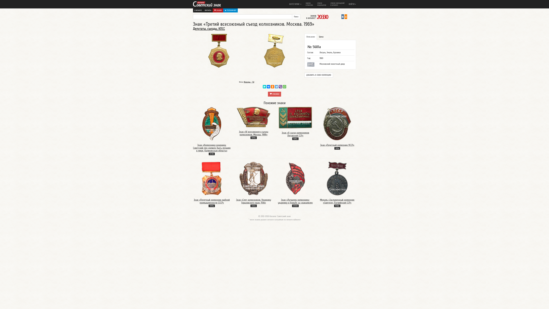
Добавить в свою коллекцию (318, 75)
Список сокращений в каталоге (337, 4)
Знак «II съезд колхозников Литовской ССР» (295, 134)
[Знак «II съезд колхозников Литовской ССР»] (295, 117)
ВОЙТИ (352, 4)
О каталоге (198, 10)
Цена (321, 36)
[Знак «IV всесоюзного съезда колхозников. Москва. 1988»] (253, 117)
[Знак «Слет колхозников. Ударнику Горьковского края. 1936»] (253, 178)
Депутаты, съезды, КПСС (209, 29)
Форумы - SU (249, 82)
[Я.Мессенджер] (264, 86)
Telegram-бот (231, 10)
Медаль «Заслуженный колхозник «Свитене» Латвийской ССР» (337, 201)
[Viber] (280, 86)
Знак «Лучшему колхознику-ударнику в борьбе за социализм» (295, 201)
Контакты (208, 10)
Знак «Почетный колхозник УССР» (337, 145)
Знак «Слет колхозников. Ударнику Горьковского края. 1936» (253, 201)
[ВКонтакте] (268, 86)
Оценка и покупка (309, 4)
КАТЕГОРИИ (294, 4)
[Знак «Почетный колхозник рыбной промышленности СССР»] (211, 178)
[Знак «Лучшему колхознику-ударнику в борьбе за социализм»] (295, 178)
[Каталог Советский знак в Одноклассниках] (346, 16)
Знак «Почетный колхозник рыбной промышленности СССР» (212, 201)
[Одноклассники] (272, 86)
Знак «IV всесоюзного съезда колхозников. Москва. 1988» (253, 133)
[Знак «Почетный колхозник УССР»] (337, 123)
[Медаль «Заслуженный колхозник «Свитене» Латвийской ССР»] (337, 178)
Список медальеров (321, 4)
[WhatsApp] (284, 86)
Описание (310, 36)
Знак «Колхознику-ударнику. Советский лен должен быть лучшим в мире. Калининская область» (211, 148)
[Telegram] (276, 86)
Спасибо (219, 10)
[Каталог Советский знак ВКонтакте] (342, 16)
